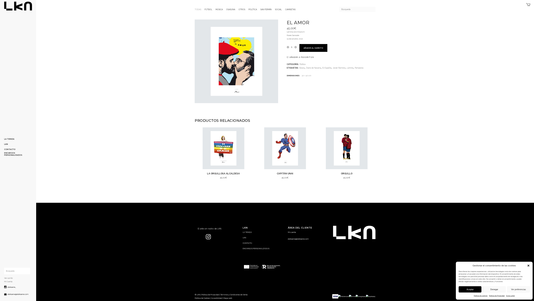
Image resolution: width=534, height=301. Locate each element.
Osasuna (230, 9)
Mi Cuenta (8, 282)
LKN (244, 238)
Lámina (350, 68)
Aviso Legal (510, 296)
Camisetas (290, 9)
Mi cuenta (292, 232)
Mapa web (227, 298)
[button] (528, 265)
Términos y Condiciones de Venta (234, 295)
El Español (326, 68)
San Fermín (266, 9)
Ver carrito (8, 278)
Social (278, 9)
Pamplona (359, 68)
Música (219, 9)
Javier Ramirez (339, 68)
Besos (302, 68)
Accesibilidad (216, 298)
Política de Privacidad (497, 296)
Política (253, 9)
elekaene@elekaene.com (18, 294)
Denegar (494, 289)
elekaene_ (12, 287)
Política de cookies (481, 296)
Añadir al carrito (313, 48)
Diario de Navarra (313, 68)
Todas (198, 9)
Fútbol (208, 9)
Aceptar (470, 289)
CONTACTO (247, 243)
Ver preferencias (518, 289)
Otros (241, 9)
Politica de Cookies (202, 298)
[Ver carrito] (528, 4)
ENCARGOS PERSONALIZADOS (256, 248)
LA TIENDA (247, 232)
